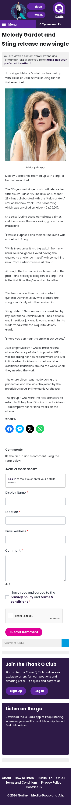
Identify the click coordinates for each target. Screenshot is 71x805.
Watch (38, 15)
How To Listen (24, 777)
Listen (38, 6)
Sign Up (16, 691)
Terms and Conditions (21, 782)
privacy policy (22, 597)
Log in (12, 479)
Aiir (60, 795)
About (6, 777)
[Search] (65, 643)
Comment (14, 550)
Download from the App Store (20, 735)
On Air (60, 777)
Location (12, 512)
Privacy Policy (51, 782)
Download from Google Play (20, 745)
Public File (45, 777)
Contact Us (34, 787)
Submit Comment (23, 632)
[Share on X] (30, 429)
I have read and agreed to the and (33, 597)
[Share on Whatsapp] (40, 429)
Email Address (17, 531)
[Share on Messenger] (20, 429)
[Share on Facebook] (9, 429)
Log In (39, 691)
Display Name (16, 492)
